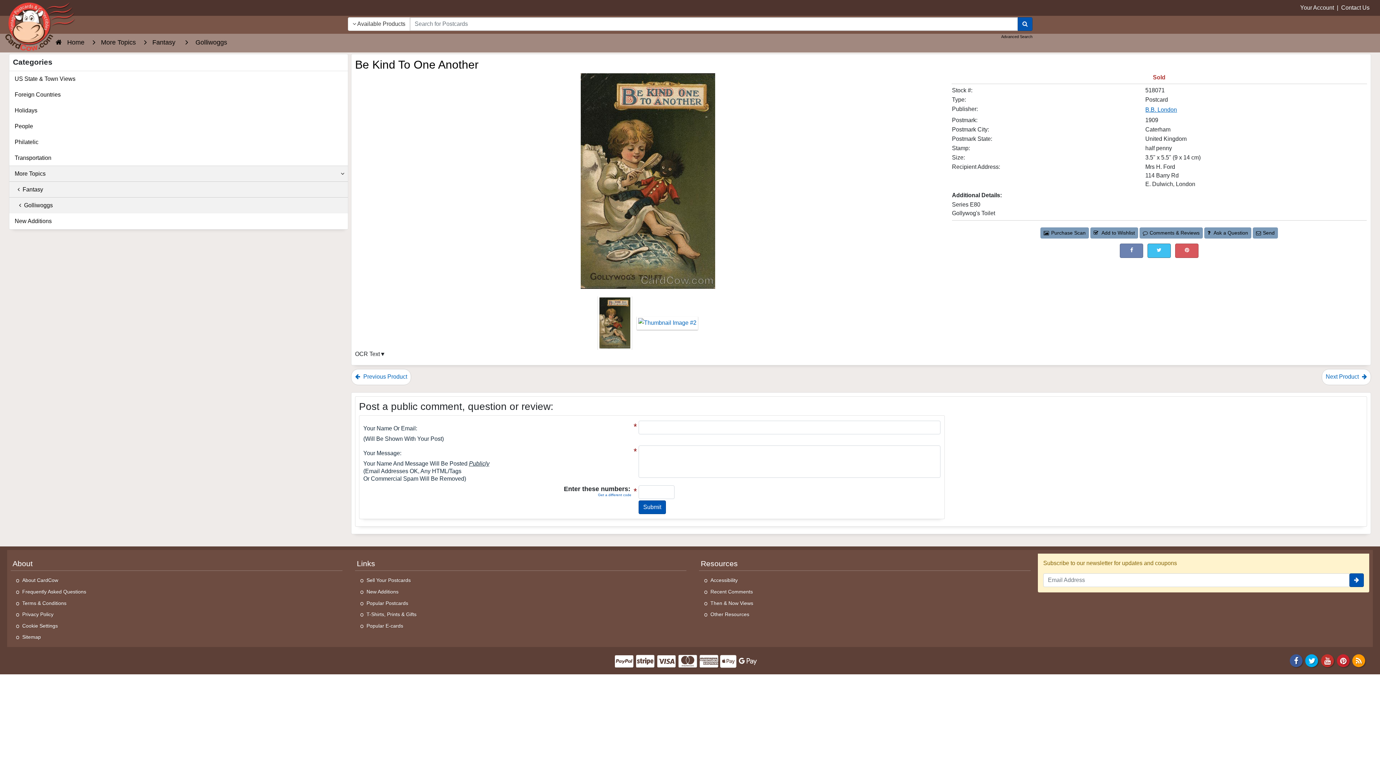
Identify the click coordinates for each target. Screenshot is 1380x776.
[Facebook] (1296, 660)
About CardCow (40, 580)
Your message (381, 453)
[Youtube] (1327, 660)
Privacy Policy (38, 614)
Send (1269, 233)
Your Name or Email (389, 428)
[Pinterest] (1343, 660)
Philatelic (26, 142)
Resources (719, 563)
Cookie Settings (40, 626)
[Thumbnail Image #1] (615, 325)
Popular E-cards (385, 626)
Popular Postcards (387, 603)
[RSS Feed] (1358, 660)
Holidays (26, 110)
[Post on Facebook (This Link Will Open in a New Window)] (1131, 251)
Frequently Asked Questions (54, 592)
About (23, 563)
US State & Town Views (45, 79)
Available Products (380, 24)
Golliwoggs (37, 205)
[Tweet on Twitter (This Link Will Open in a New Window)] (1159, 251)
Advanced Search (1016, 36)
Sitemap (31, 637)
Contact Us (1355, 8)
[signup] (1356, 580)
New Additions (33, 221)
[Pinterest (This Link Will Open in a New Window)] (1187, 251)
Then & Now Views (731, 603)
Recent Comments (731, 592)
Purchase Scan (1068, 233)
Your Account (1317, 8)
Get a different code (614, 495)
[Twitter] (1312, 660)
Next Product (1343, 377)
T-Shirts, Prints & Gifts (392, 614)
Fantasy (31, 189)
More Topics (30, 174)
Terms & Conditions (44, 603)
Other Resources (729, 614)
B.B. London (1161, 110)
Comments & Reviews (1175, 233)
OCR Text (367, 354)
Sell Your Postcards (389, 580)
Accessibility (724, 580)
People (24, 126)
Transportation (33, 158)
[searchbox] (714, 24)
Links (366, 563)
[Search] (1025, 24)
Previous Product (384, 377)
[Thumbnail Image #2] (667, 325)
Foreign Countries (38, 95)
